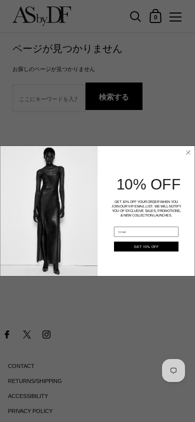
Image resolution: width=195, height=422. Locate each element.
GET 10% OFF (146, 247)
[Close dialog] (189, 153)
